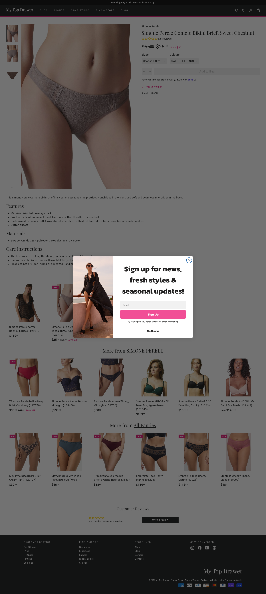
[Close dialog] (189, 260)
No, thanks (153, 331)
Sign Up (153, 314)
